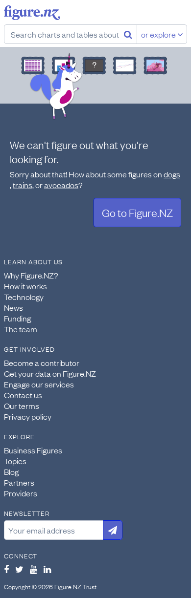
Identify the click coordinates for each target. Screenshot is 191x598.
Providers (20, 493)
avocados (61, 184)
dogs (172, 174)
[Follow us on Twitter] (19, 569)
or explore (159, 34)
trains (22, 184)
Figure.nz (32, 12)
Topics (15, 460)
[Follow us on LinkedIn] (47, 569)
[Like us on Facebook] (6, 569)
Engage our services (39, 384)
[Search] (128, 34)
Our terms (21, 405)
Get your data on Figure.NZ (50, 373)
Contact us (23, 394)
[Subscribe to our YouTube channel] (33, 569)
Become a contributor (41, 362)
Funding (17, 318)
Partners (19, 482)
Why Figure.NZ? (31, 275)
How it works (25, 285)
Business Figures (33, 450)
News (13, 307)
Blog (11, 471)
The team (20, 328)
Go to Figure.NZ (137, 212)
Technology (24, 296)
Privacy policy (27, 416)
